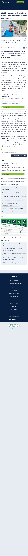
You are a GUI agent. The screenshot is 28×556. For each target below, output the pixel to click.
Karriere (14, 313)
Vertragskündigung (14, 316)
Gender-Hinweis (14, 303)
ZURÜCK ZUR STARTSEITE (19, 155)
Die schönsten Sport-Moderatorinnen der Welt (14, 244)
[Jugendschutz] (14, 326)
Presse (14, 306)
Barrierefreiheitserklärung (14, 283)
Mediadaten (14, 309)
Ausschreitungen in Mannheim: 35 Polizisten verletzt (12, 249)
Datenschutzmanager (14, 293)
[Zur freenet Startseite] (5, 1)
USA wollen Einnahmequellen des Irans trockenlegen (13, 188)
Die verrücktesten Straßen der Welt (12, 212)
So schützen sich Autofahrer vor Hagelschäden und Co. (11, 204)
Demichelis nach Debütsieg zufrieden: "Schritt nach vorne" (13, 258)
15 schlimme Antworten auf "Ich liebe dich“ (14, 196)
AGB (14, 300)
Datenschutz (14, 290)
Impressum (14, 287)
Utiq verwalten (14, 296)
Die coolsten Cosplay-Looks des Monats (13, 208)
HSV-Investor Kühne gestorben (12, 263)
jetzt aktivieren (7, 107)
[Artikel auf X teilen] (26, 47)
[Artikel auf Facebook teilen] (24, 47)
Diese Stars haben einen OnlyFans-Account (14, 193)
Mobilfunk (20, 2)
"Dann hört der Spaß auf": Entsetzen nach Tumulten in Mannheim (14, 254)
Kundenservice (14, 280)
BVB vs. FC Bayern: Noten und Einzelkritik (13, 200)
